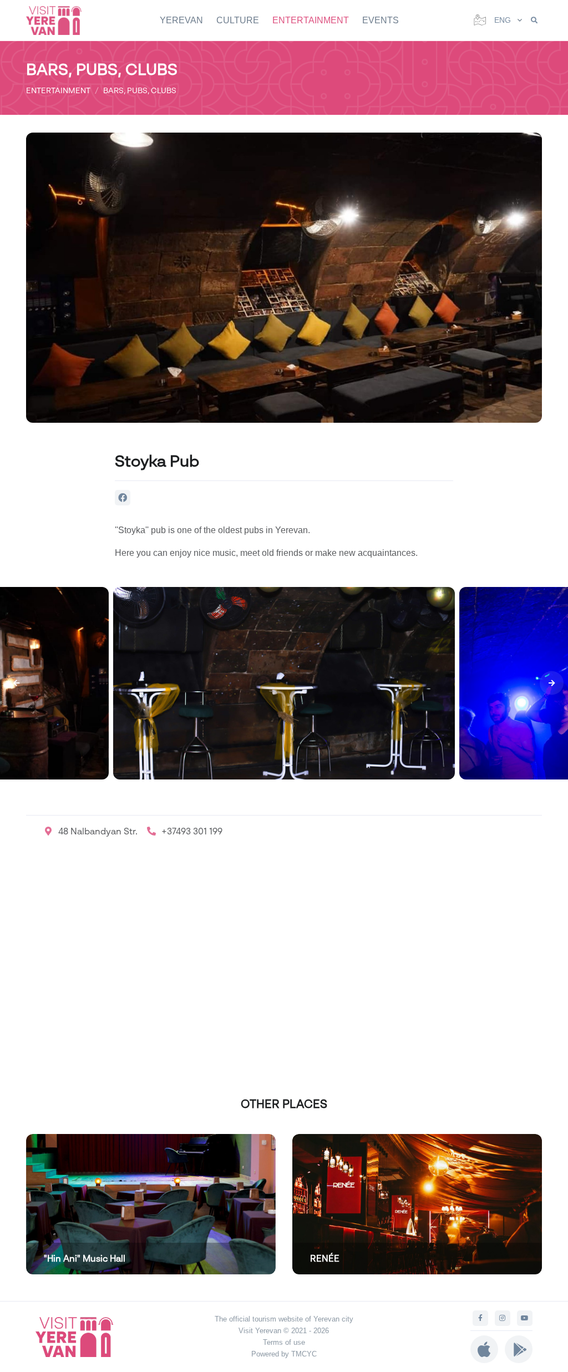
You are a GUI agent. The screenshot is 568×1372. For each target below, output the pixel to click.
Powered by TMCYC (284, 1354)
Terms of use (284, 1342)
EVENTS (380, 20)
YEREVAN (181, 20)
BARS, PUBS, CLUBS (139, 90)
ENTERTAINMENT (310, 20)
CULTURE (237, 20)
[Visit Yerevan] (59, 20)
